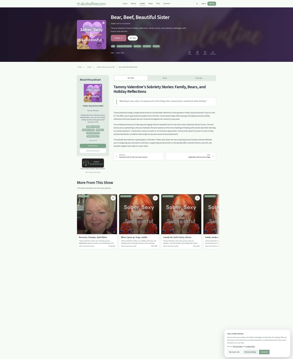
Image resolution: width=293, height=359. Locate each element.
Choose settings (250, 352)
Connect (166, 3)
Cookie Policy (250, 346)
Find (158, 3)
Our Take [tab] (131, 78)
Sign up (211, 4)
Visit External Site (92, 151)
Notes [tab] (165, 78)
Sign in (204, 4)
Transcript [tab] (198, 78)
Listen (142, 3)
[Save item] (113, 198)
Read (151, 3)
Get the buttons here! (92, 172)
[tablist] (165, 78)
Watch (133, 3)
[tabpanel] (165, 114)
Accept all (264, 352)
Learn (125, 3)
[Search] (197, 3)
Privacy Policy (237, 346)
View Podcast (93, 146)
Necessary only (234, 352)
